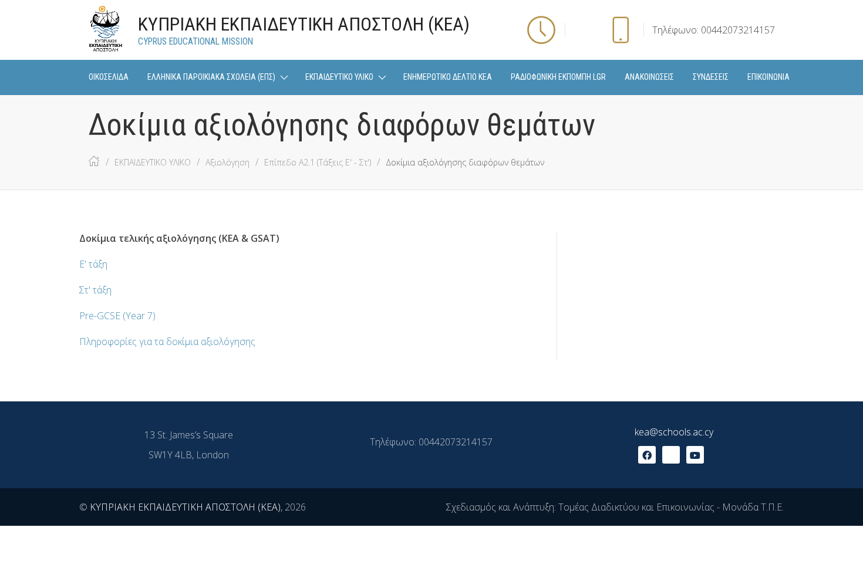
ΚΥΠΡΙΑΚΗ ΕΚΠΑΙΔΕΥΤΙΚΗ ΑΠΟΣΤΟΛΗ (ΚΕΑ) (185, 507)
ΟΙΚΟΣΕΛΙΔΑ (109, 77)
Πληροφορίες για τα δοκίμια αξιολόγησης (167, 341)
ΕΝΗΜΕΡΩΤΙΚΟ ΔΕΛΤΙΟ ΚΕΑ (447, 77)
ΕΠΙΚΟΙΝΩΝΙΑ (768, 77)
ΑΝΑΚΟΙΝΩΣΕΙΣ (649, 77)
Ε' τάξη (93, 264)
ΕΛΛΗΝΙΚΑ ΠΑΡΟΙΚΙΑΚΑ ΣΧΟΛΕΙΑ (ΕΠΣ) (211, 77)
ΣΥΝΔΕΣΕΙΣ (711, 77)
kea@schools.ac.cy (674, 431)
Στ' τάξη (95, 289)
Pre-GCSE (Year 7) (117, 315)
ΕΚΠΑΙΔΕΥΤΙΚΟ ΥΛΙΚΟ (339, 77)
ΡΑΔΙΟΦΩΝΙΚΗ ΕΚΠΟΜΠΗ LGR (558, 77)
